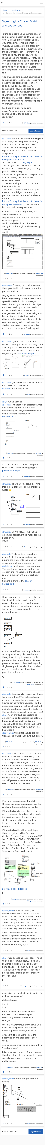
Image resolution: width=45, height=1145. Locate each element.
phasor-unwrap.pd (11, 470)
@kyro (5, 402)
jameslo (27, 375)
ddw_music (16, 682)
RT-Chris (27, 123)
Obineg (10, 1067)
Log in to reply (35, 131)
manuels (27, 476)
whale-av (9, 273)
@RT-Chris (6, 139)
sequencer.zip (9, 416)
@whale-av (7, 285)
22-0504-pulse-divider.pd (14, 889)
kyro (28, 394)
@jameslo (6, 388)
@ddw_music (8, 733)
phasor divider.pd (25, 353)
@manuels (6, 484)
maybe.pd (27, 162)
